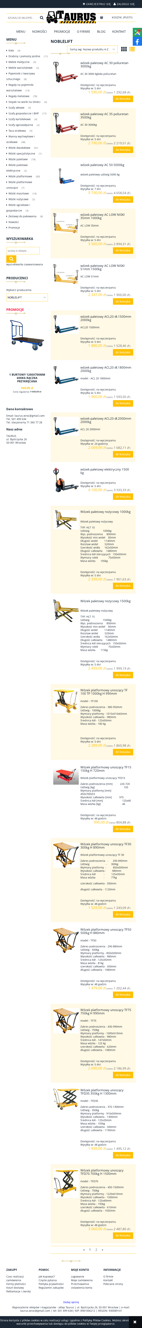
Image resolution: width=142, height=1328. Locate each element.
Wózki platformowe (20, 176)
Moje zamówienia (82, 1280)
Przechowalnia (80, 1284)
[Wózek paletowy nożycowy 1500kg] (66, 610)
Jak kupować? (47, 1276)
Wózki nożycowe (18, 199)
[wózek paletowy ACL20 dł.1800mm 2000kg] (66, 375)
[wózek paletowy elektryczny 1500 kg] (66, 480)
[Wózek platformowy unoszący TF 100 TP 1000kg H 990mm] (66, 701)
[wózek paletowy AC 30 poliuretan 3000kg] (66, 72)
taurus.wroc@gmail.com (30, 415)
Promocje (14, 227)
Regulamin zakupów (51, 1287)
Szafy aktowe (16, 107)
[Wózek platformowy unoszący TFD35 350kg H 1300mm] (66, 1099)
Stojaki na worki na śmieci (24, 102)
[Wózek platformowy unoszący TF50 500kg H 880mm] (66, 940)
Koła (11, 50)
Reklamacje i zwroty (18, 1291)
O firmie (108, 1276)
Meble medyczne (19, 62)
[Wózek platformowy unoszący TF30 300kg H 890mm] (66, 855)
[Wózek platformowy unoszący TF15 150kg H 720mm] (66, 775)
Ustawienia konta (81, 1287)
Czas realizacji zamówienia (15, 1278)
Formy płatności (16, 1284)
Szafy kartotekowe (20, 119)
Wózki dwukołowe (19, 147)
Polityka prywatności (51, 1284)
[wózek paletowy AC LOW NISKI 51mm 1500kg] (66, 274)
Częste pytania (48, 1280)
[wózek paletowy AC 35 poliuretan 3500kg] (66, 123)
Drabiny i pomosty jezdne (24, 56)
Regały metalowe (19, 96)
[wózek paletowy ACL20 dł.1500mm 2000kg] (66, 324)
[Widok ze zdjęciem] (124, 49)
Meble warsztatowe (21, 67)
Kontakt (108, 1280)
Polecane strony (113, 1284)
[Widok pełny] (132, 49)
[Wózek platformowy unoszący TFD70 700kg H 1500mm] (66, 1183)
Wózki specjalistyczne (22, 153)
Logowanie (77, 1276)
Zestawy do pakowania (22, 216)
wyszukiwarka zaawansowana (24, 264)
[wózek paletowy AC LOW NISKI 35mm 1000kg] (66, 223)
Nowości (14, 222)
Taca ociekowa (17, 130)
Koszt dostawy (15, 1287)
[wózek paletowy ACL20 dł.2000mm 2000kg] (66, 426)
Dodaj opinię (71, 1302)
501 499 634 (18, 419)
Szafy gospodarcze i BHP (24, 113)
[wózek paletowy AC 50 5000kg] (66, 176)
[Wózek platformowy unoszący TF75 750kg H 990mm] (66, 1021)
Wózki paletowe (18, 159)
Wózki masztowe (19, 193)
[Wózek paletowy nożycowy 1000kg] (66, 519)
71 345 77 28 (34, 422)
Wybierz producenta (18, 290)
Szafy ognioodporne (21, 125)
